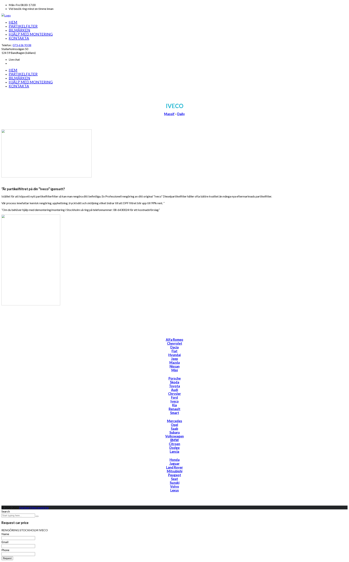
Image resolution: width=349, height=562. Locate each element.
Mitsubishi (174, 471)
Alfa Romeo (174, 340)
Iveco (174, 401)
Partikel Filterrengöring (34, 507)
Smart (174, 413)
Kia (174, 405)
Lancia (174, 452)
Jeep (174, 359)
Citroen (174, 444)
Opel (174, 425)
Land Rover (174, 467)
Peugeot (174, 475)
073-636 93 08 (22, 45)
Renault (174, 409)
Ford (174, 397)
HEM (13, 22)
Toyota (174, 386)
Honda (175, 460)
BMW (174, 440)
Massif (169, 114)
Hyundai (174, 355)
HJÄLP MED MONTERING (31, 34)
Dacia (174, 347)
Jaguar (174, 464)
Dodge (174, 448)
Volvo (174, 486)
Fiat (174, 351)
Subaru (174, 432)
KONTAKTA (19, 38)
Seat (174, 479)
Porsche (175, 378)
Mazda (174, 363)
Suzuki (174, 483)
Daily (181, 114)
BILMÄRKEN (19, 30)
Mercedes (174, 421)
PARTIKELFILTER (23, 26)
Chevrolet (174, 343)
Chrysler (174, 394)
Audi (174, 390)
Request (7, 558)
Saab (174, 429)
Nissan (175, 366)
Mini (174, 370)
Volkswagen (174, 436)
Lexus (174, 490)
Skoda (174, 382)
